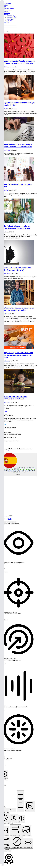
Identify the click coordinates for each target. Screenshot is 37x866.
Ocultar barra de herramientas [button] (8, 522)
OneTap (10, 519)
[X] (10, 446)
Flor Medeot (5, 67)
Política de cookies (27, 450)
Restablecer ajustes (6, 851)
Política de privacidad (15, 450)
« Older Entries (4, 411)
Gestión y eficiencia (8, 8)
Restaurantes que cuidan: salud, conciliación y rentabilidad (14, 397)
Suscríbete (6, 22)
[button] (4, 774)
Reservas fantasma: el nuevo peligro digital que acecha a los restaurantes (16, 145)
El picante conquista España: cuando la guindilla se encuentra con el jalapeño (17, 62)
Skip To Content (4, 849)
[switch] (2, 752)
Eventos (5, 14)
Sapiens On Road (11, 17)
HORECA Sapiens (12, 16)
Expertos (5, 5)
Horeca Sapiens (7, 10)
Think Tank (10, 19)
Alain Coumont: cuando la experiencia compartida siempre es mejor (17, 309)
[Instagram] (6, 446)
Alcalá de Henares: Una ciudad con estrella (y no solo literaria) (15, 269)
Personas (5, 11)
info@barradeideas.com (9, 431)
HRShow (9, 20)
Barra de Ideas (6, 150)
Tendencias (6, 13)
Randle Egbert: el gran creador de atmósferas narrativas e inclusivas (15, 227)
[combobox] (18, 464)
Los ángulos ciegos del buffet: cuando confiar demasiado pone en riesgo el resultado (16, 354)
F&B (4, 6)
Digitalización (7, 3)
